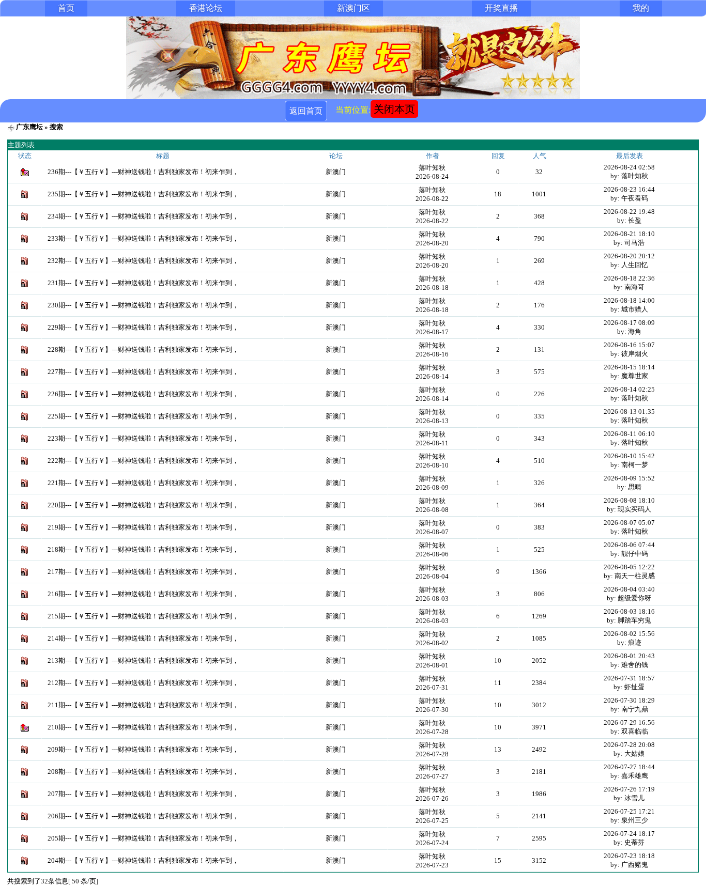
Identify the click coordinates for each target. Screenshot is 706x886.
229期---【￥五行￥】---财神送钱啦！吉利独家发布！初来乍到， (143, 327)
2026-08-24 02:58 (629, 167)
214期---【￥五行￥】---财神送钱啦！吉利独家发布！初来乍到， (143, 638)
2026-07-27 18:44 (629, 767)
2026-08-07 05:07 (629, 522)
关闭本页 (394, 109)
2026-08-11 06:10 (629, 434)
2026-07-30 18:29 (629, 700)
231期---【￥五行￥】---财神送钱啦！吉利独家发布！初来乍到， (143, 283)
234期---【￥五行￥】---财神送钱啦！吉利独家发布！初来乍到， (143, 216)
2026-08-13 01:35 (629, 411)
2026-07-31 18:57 (629, 678)
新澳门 (336, 172)
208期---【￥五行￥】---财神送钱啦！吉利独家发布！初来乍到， (143, 771)
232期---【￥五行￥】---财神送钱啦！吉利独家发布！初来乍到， (143, 261)
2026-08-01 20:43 (629, 656)
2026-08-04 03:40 (629, 589)
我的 (641, 8)
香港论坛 (205, 8)
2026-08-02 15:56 (629, 634)
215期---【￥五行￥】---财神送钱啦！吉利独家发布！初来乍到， (143, 616)
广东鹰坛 (29, 127)
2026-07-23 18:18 (629, 856)
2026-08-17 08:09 (629, 323)
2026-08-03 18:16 (629, 611)
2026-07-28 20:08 (629, 745)
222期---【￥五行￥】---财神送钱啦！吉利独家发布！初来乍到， (143, 460)
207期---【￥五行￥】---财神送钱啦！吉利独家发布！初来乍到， (143, 794)
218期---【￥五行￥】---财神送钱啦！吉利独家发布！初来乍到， (143, 549)
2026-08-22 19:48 (629, 211)
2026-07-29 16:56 (629, 722)
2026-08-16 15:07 (629, 345)
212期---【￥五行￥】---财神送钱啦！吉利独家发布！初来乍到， (143, 683)
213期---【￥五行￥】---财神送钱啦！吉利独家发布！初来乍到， (143, 660)
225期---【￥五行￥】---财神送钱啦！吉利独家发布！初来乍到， (143, 416)
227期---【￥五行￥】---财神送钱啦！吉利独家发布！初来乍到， (143, 372)
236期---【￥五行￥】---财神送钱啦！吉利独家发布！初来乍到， (143, 172)
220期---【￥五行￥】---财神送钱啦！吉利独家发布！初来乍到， (143, 505)
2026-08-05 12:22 (629, 567)
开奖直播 (501, 8)
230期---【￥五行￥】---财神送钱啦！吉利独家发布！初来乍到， (143, 305)
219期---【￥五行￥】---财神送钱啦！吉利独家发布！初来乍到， (143, 527)
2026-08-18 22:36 (629, 278)
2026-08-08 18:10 (629, 500)
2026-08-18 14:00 (629, 300)
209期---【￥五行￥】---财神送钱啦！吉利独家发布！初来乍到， (143, 749)
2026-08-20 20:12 (629, 256)
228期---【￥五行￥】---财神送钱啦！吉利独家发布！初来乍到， (143, 349)
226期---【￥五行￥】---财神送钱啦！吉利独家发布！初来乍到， (143, 394)
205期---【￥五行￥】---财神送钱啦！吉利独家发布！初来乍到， (143, 838)
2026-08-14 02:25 (629, 389)
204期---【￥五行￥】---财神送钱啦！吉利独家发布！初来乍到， (143, 860)
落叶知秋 (432, 168)
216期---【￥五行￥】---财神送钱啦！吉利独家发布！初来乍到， (143, 594)
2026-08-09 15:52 (629, 478)
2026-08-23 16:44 (629, 189)
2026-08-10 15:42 (629, 456)
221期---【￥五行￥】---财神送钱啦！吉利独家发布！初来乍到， (143, 483)
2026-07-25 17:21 (629, 811)
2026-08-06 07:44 (629, 545)
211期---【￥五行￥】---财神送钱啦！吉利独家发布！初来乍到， (143, 705)
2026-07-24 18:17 (629, 833)
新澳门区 (353, 8)
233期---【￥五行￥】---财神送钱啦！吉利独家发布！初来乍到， (143, 238)
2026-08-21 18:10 (629, 234)
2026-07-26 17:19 (629, 789)
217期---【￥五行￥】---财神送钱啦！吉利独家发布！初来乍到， (143, 572)
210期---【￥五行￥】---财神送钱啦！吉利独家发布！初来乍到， (143, 727)
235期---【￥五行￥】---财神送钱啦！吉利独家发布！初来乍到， (143, 194)
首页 (66, 8)
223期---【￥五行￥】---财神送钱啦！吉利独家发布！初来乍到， (143, 438)
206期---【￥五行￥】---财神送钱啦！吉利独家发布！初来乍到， (143, 816)
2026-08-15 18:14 (629, 367)
